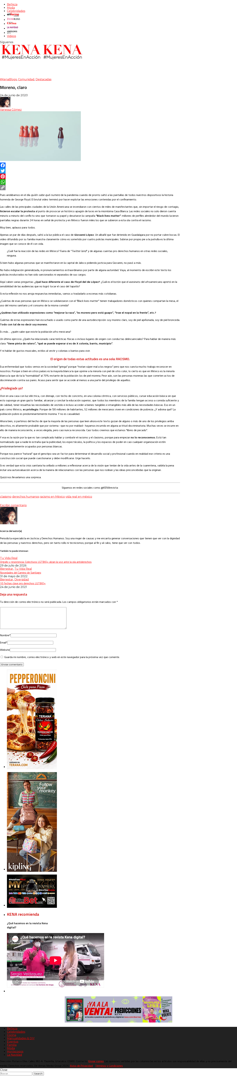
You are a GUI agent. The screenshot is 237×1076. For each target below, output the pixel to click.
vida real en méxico (79, 496)
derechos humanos (25, 496)
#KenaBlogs (8, 79)
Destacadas (43, 79)
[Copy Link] (90, 187)
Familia (11, 1045)
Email (3, 643)
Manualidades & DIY (21, 1038)
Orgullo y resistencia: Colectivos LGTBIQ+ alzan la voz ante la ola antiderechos (46, 562)
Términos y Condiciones (109, 1066)
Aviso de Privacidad (81, 1066)
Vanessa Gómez (11, 109)
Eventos (12, 1041)
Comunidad (26, 79)
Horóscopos (15, 1051)
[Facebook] (90, 165)
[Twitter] (90, 171)
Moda (11, 7)
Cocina (11, 1035)
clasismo (5, 496)
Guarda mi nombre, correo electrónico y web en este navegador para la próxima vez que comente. (62, 657)
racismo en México (52, 496)
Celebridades (16, 11)
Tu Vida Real (9, 558)
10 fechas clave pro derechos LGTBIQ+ (23, 583)
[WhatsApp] (90, 182)
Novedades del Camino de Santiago (20, 572)
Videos (11, 36)
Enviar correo (96, 1061)
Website (5, 650)
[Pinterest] (90, 176)
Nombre (5, 635)
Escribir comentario (13, 505)
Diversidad (21, 579)
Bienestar (6, 568)
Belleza (12, 4)
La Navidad (14, 1054)
